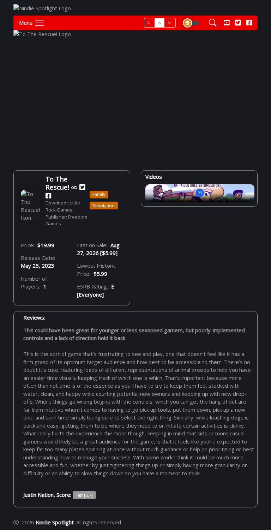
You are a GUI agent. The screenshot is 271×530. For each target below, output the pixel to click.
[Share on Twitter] (82, 187)
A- (149, 22)
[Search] (213, 23)
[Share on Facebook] (48, 195)
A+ (170, 22)
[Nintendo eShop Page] (74, 187)
